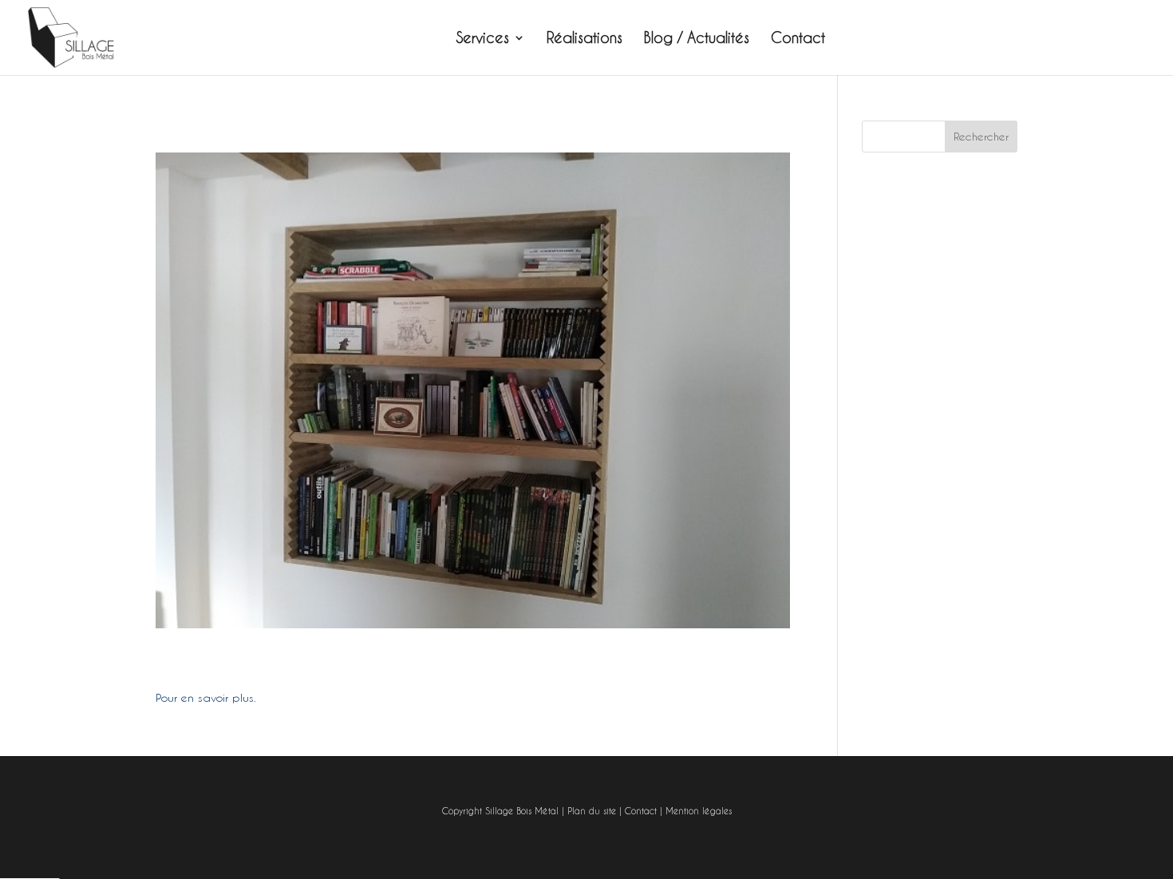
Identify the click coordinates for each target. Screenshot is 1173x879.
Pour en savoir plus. (206, 697)
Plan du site (591, 811)
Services (482, 39)
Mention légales (698, 811)
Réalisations (584, 39)
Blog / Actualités (696, 39)
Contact (798, 39)
